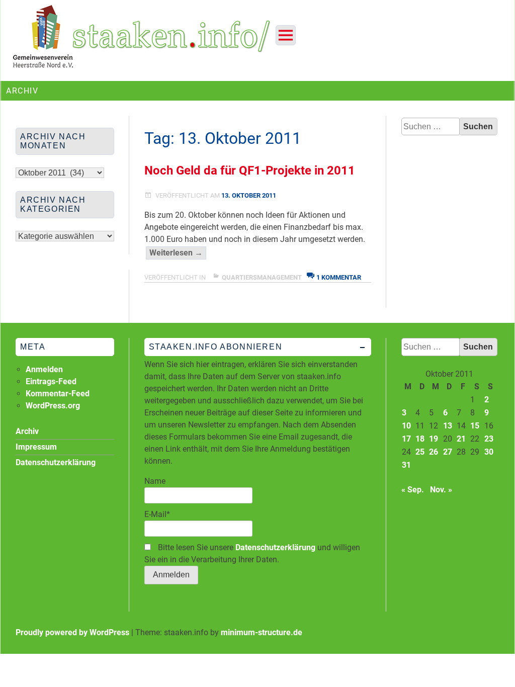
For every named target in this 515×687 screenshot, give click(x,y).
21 (461, 439)
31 (406, 465)
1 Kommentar (338, 277)
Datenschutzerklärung (275, 547)
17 (406, 439)
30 (488, 452)
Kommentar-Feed (58, 393)
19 (433, 439)
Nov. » (441, 489)
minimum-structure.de (261, 632)
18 (419, 439)
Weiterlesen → (177, 253)
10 (406, 426)
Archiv (27, 431)
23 (488, 439)
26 (433, 452)
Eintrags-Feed (51, 381)
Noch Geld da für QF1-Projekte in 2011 (249, 170)
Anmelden (44, 369)
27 (447, 452)
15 (474, 426)
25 (419, 452)
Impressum (36, 447)
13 (447, 426)
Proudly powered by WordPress (72, 632)
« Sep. (412, 489)
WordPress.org (53, 405)
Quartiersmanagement (262, 277)
